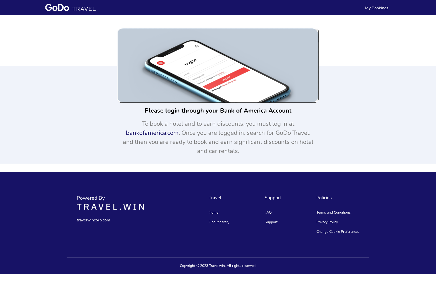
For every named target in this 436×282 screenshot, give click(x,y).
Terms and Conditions (333, 212)
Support (271, 222)
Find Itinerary (219, 222)
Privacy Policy (327, 222)
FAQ (268, 212)
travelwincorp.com (93, 220)
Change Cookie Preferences (337, 231)
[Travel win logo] (110, 206)
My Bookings (377, 8)
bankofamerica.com (152, 133)
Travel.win (217, 265)
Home (213, 212)
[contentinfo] (70, 7)
